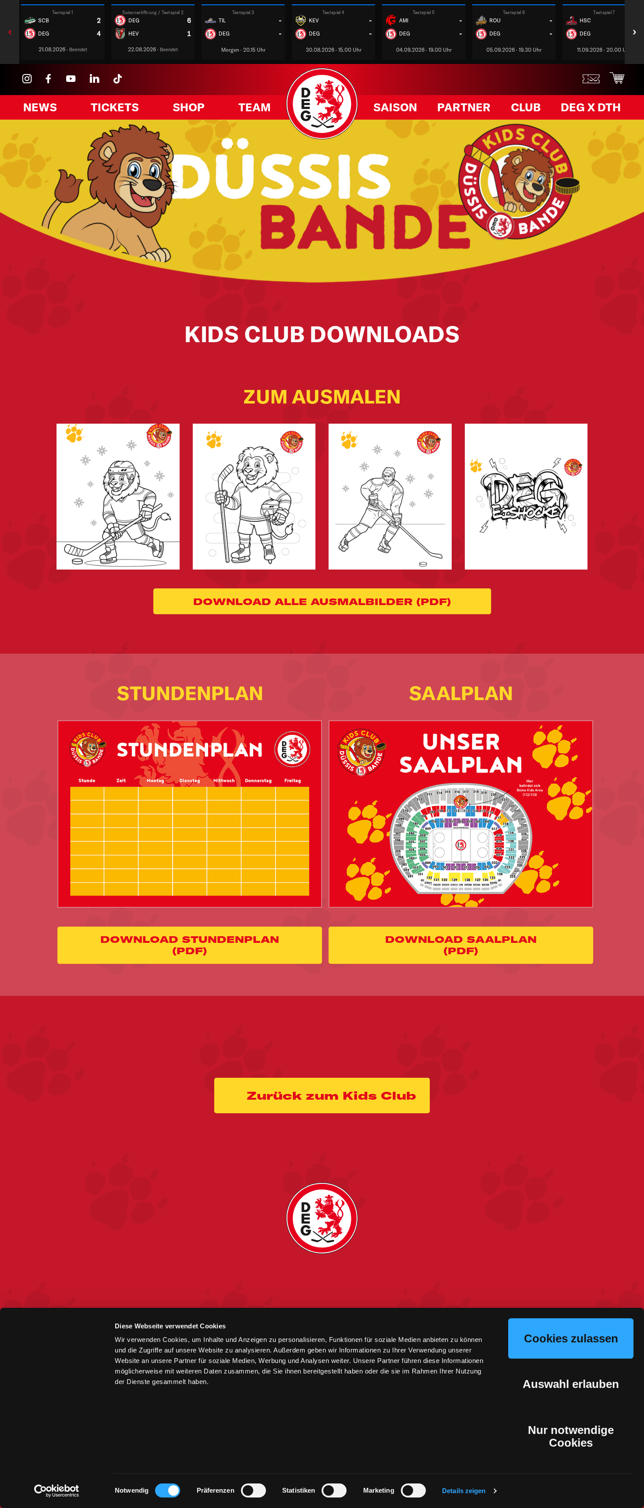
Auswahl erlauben (571, 1384)
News (40, 107)
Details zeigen (463, 1490)
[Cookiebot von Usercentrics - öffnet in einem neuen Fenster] (56, 1490)
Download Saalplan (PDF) (461, 945)
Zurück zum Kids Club (331, 1095)
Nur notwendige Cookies (571, 1436)
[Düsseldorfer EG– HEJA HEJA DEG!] (321, 136)
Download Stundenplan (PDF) (189, 945)
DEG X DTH (591, 107)
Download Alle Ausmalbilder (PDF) (322, 601)
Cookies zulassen (571, 1338)
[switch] (253, 1490)
